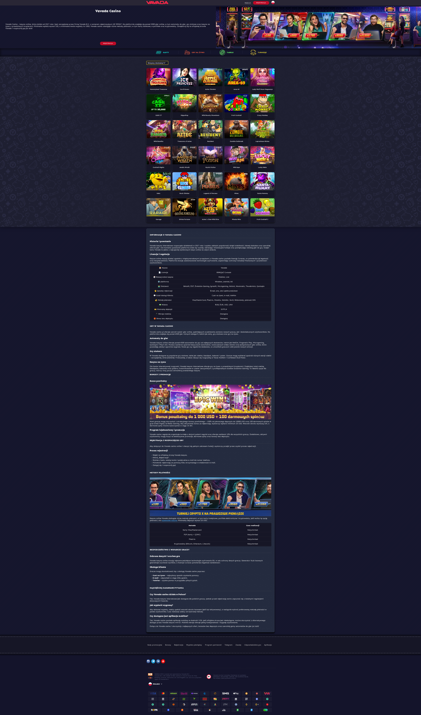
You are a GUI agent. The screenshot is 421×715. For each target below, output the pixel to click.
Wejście (248, 3)
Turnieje (262, 52)
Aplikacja (268, 645)
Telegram (228, 645)
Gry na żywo (198, 52)
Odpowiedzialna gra (252, 645)
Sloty (166, 52)
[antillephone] (150, 679)
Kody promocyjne (154, 645)
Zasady (238, 645)
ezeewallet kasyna (169, 520)
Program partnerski (213, 645)
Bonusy (168, 645)
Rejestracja (261, 3)
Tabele (230, 52)
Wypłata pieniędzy (194, 645)
